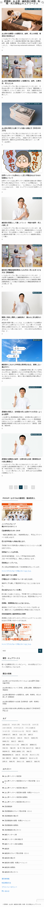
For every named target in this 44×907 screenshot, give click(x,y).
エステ (35, 724)
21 (33, 487)
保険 (15, 734)
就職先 (24, 744)
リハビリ (6, 731)
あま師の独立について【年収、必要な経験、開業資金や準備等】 (22, 689)
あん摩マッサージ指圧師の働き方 (16, 788)
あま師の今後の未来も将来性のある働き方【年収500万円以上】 (21, 709)
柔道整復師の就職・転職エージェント (18, 820)
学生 (26, 738)
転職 (12, 761)
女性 (19, 738)
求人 (25, 755)
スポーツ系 (7, 728)
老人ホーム (33, 758)
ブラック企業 (30, 728)
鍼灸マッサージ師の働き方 (14, 839)
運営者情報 (5, 879)
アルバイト (26, 724)
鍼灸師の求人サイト (11, 872)
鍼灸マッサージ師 (11, 834)
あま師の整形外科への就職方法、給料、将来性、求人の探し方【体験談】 (22, 696)
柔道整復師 (8, 806)
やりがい (16, 724)
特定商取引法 (6, 883)
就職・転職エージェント (11, 744)
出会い (22, 734)
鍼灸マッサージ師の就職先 (14, 844)
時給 (29, 751)
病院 (15, 758)
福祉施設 (23, 758)
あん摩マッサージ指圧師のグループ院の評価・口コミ (22, 782)
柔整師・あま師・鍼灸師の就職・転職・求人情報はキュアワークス (22, 2)
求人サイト (34, 755)
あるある (6, 724)
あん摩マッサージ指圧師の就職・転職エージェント (22, 792)
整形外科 (6, 751)
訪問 (5, 761)
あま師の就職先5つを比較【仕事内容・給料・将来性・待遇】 (21, 703)
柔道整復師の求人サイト (13, 830)
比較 (18, 755)
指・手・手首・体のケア (25, 748)
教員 (38, 748)
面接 (37, 761)
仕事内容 (6, 734)
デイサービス (18, 728)
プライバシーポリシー (9, 887)
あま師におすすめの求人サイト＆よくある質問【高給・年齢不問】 (22, 682)
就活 (13, 741)
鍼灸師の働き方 (10, 858)
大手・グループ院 (9, 738)
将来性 (6, 741)
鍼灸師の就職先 (10, 867)
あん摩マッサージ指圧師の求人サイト (18, 802)
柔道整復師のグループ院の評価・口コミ (18, 811)
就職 (20, 741)
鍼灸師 (7, 849)
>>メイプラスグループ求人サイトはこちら (16, 571)
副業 (30, 734)
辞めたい (20, 761)
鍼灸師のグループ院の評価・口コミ (17, 853)
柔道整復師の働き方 (11, 816)
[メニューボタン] (1, 2)
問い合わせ (5, 891)
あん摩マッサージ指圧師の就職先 (16, 797)
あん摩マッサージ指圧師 (13, 776)
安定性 (34, 738)
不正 (28, 731)
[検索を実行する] (40, 651)
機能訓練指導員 (8, 755)
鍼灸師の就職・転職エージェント (16, 862)
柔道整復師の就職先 (11, 825)
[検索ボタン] (42, 2)
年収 (5, 748)
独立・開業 (7, 758)
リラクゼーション (18, 731)
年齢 (12, 748)
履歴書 (33, 744)
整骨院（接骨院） (18, 751)
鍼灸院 (29, 761)
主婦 (35, 731)
